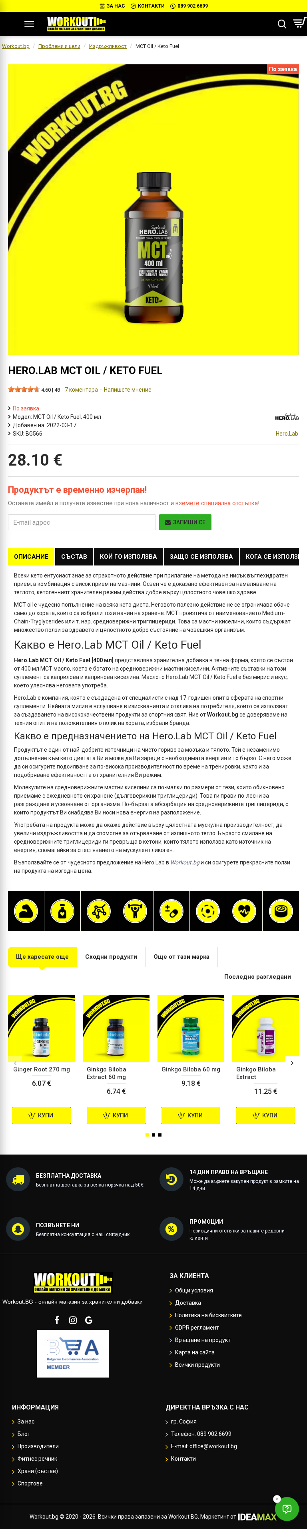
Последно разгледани (257, 976)
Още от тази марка (181, 956)
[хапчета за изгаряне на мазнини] (62, 911)
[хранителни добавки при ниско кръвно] (244, 911)
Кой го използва (128, 556)
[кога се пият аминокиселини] (99, 911)
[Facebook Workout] (57, 1320)
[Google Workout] (89, 1320)
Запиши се (189, 522)
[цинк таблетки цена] (281, 911)
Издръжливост (108, 46)
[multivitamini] (171, 911)
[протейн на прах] (26, 911)
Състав (74, 556)
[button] (15, 1063)
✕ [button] (277, 1499)
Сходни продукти (111, 956)
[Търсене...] (282, 24)
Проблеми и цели (59, 46)
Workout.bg (16, 46)
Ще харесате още (42, 956)
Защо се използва (201, 556)
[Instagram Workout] (73, 1320)
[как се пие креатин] (135, 911)
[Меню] (29, 24)
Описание (31, 556)
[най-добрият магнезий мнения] (208, 911)
